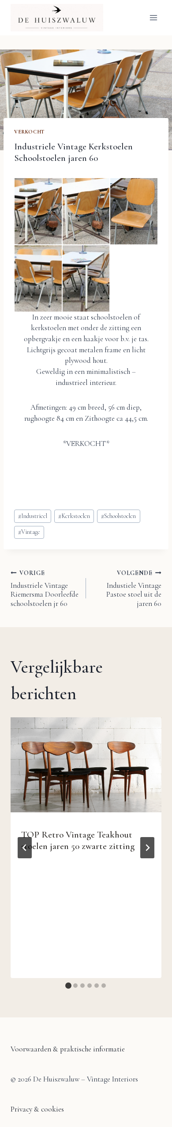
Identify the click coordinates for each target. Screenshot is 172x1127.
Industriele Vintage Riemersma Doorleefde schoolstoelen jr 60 (45, 588)
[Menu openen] (153, 17)
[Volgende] (147, 847)
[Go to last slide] (25, 847)
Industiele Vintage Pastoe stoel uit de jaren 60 (133, 588)
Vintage (29, 532)
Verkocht (29, 132)
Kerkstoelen (74, 516)
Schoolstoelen (118, 516)
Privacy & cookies (37, 1109)
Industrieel (32, 516)
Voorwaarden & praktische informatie (68, 1049)
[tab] (68, 985)
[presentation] (86, 765)
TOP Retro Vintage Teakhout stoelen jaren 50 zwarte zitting (78, 840)
